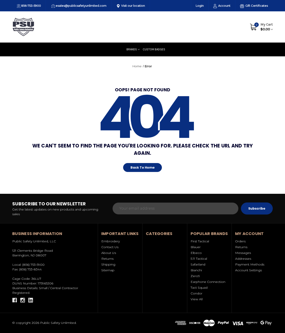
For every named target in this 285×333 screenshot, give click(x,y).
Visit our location (132, 5)
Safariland (198, 264)
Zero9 (195, 276)
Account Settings (248, 270)
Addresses (243, 259)
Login (200, 5)
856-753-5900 (30, 5)
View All (197, 299)
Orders (240, 241)
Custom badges (154, 49)
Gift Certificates (256, 5)
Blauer (196, 247)
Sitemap (107, 270)
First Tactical (200, 241)
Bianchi (196, 270)
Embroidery (110, 241)
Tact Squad (199, 288)
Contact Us (233, 27)
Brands (131, 49)
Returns (107, 259)
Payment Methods (249, 264)
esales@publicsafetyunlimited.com (80, 5)
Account (224, 5)
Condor (196, 293)
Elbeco (196, 253)
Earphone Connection (208, 282)
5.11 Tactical (199, 259)
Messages (243, 253)
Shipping (108, 264)
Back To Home (142, 167)
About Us (212, 27)
